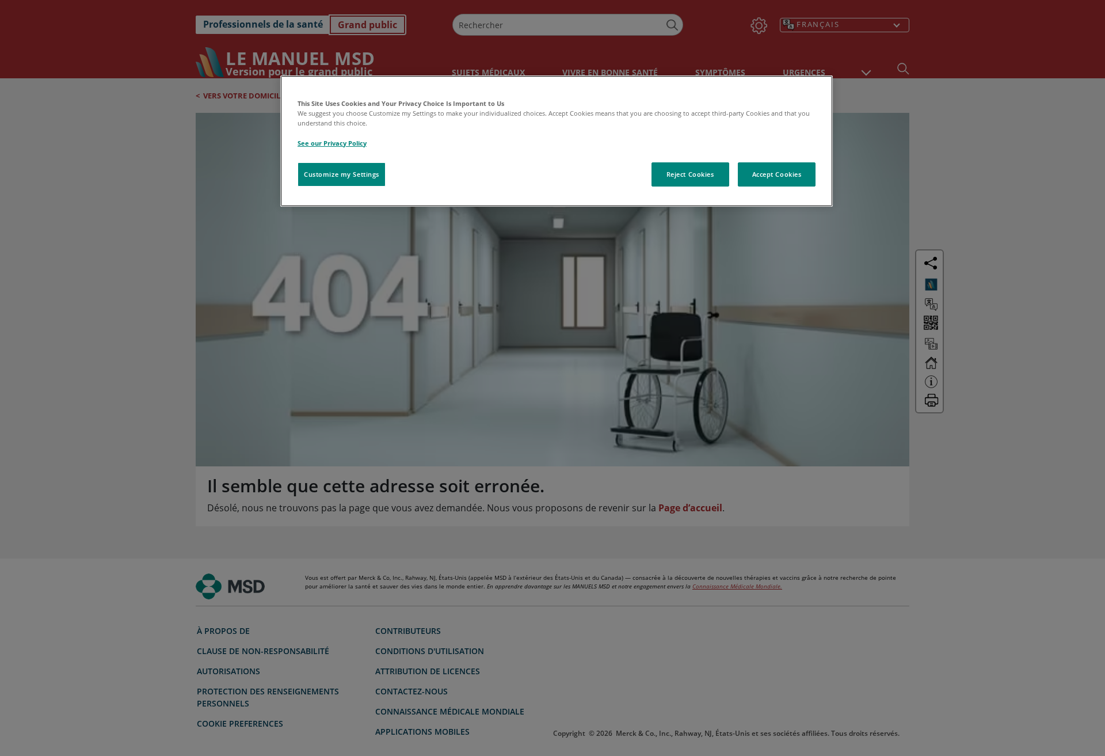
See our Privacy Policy (332, 143)
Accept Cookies (777, 174)
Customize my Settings (341, 174)
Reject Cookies (690, 174)
